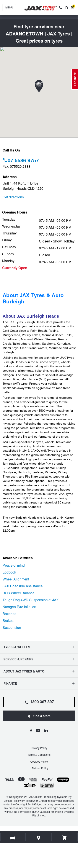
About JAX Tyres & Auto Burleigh (33, 298)
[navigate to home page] (43, 8)
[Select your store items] (38, 837)
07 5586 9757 (23, 160)
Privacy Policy (39, 748)
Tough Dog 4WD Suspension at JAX (31, 599)
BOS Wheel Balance (18, 592)
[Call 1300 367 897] (60, 7)
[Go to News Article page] (66, 7)
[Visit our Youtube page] (38, 730)
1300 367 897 (42, 701)
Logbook (9, 572)
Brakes (8, 620)
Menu (9, 7)
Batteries (9, 613)
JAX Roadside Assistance (23, 585)
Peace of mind (14, 565)
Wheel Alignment (16, 579)
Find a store (41, 716)
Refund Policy (40, 768)
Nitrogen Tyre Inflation (19, 606)
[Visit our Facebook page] (31, 730)
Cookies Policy (39, 761)
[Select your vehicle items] (13, 837)
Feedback (74, 79)
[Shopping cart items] (64, 837)
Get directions (13, 196)
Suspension (12, 627)
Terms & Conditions (39, 754)
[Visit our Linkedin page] (46, 730)
